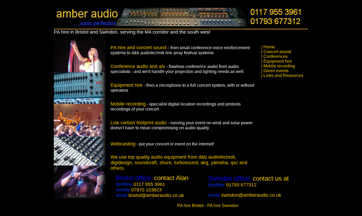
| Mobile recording (278, 66)
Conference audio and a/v (138, 66)
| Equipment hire (276, 61)
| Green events (275, 70)
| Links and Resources (282, 75)
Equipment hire (127, 85)
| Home (268, 47)
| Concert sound (276, 51)
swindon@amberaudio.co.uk (251, 195)
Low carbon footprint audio (139, 122)
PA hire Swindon (223, 205)
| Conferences (274, 56)
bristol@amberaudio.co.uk (156, 195)
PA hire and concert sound (138, 47)
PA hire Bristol (190, 205)
